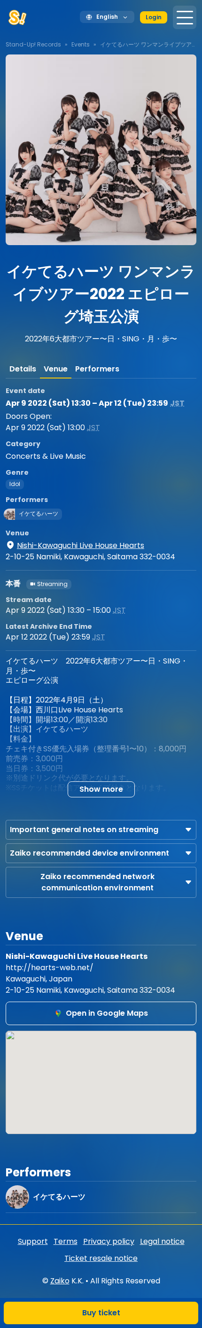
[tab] (23, 369)
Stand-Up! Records (33, 44)
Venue (56, 368)
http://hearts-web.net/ (49, 967)
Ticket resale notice (101, 1258)
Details (22, 368)
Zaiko (60, 1280)
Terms (66, 1241)
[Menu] (184, 17)
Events (80, 44)
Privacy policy (108, 1241)
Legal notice (162, 1241)
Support (33, 1241)
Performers (97, 368)
